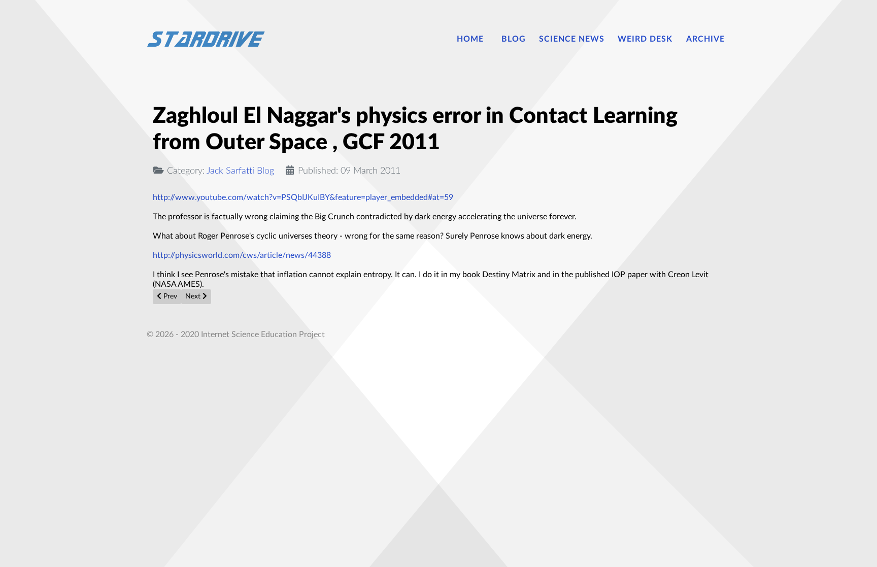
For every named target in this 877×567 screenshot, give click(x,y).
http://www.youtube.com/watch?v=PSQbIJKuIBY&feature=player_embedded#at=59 (303, 197)
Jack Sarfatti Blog (240, 171)
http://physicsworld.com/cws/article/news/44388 (242, 255)
